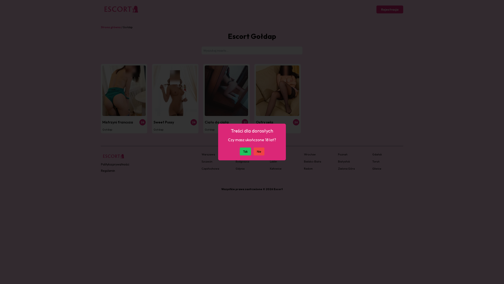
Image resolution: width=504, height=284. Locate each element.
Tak (245, 151)
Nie (259, 151)
